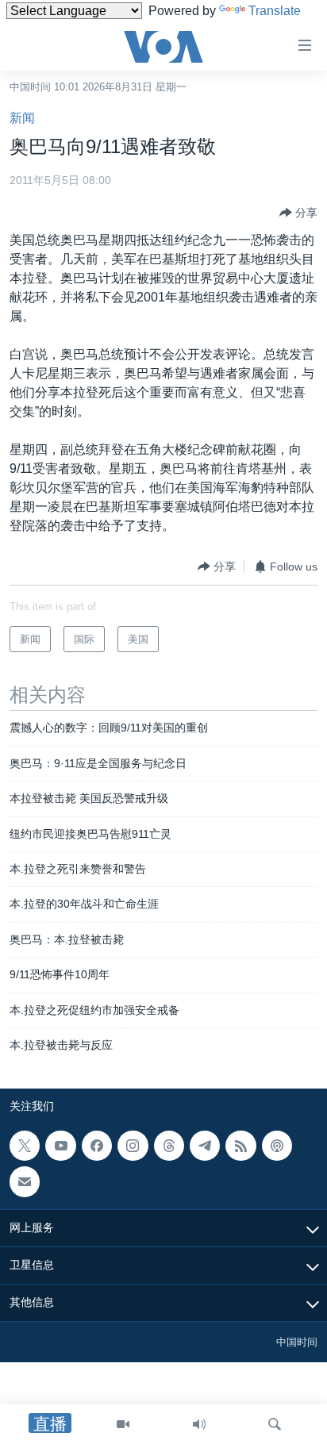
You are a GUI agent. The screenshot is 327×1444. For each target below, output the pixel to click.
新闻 (22, 118)
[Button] (298, 212)
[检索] (274, 1424)
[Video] (123, 1424)
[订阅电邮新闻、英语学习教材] (25, 1181)
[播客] (277, 1146)
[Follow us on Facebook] (97, 1146)
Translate (274, 10)
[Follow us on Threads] (169, 1146)
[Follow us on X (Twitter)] (25, 1146)
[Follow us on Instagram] (132, 1146)
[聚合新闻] (240, 1146)
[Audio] (199, 1424)
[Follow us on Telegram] (205, 1146)
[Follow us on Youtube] (60, 1146)
